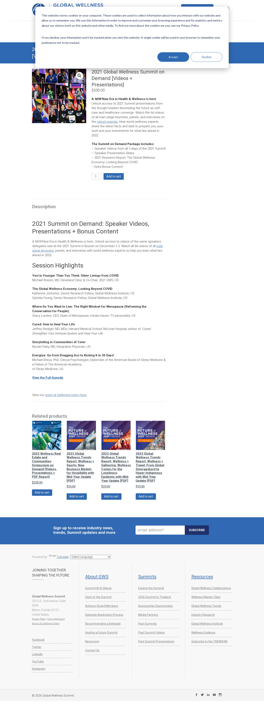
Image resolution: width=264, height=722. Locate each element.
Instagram (38, 668)
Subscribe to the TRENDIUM (209, 641)
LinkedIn (37, 654)
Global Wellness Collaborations (211, 588)
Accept (173, 57)
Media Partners (148, 614)
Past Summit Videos (151, 632)
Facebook (38, 639)
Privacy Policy (39, 619)
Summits (147, 576)
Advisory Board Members (101, 606)
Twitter (36, 647)
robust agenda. (107, 122)
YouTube (38, 661)
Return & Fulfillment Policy (46, 623)
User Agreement (56, 619)
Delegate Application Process (104, 614)
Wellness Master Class (205, 597)
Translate (63, 557)
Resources (202, 576)
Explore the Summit (151, 588)
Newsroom (92, 641)
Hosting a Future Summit (101, 632)
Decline (206, 57)
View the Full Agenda (47, 377)
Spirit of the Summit (98, 597)
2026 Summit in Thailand (154, 597)
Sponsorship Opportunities (155, 606)
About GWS (96, 576)
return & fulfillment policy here (66, 395)
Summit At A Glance (98, 588)
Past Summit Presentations (156, 641)
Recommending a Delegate (103, 623)
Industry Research (203, 614)
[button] (79, 75)
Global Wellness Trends (206, 606)
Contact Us (92, 650)
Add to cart (113, 176)
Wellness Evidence (203, 632)
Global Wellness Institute (207, 623)
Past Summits (147, 623)
